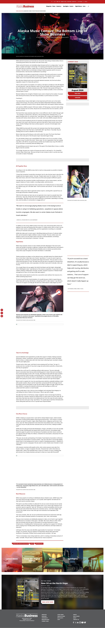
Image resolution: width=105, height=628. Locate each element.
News (53, 6)
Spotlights (66, 6)
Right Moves (78, 6)
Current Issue (63, 1)
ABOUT (74, 618)
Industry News (61, 616)
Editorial (80, 1)
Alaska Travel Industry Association (20, 543)
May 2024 (32, 543)
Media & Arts (65, 37)
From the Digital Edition (32, 559)
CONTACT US (76, 619)
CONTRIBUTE (45, 618)
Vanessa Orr (41, 37)
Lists (84, 6)
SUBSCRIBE (44, 616)
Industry (58, 6)
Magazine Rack (45, 619)
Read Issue (77, 93)
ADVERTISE (44, 614)
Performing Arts (39, 543)
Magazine (49, 6)
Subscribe (69, 1)
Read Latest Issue (47, 602)
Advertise (74, 1)
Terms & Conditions (30, 620)
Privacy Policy (22, 620)
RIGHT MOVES (76, 616)
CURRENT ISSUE (45, 621)
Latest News (12, 558)
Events (71, 6)
